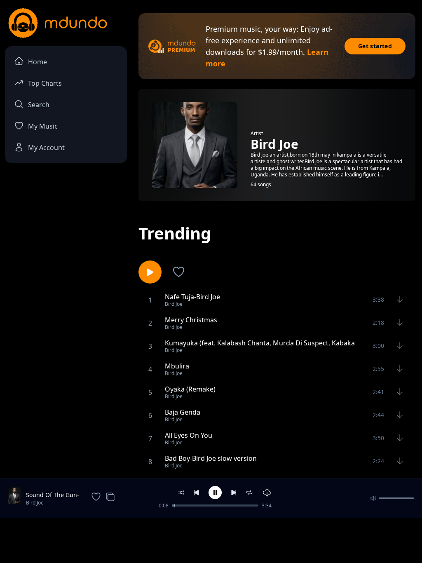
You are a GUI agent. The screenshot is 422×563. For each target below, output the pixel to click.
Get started (375, 46)
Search (38, 104)
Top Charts (45, 83)
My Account (46, 147)
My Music (43, 126)
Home (37, 61)
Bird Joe (35, 502)
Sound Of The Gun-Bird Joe (52, 495)
